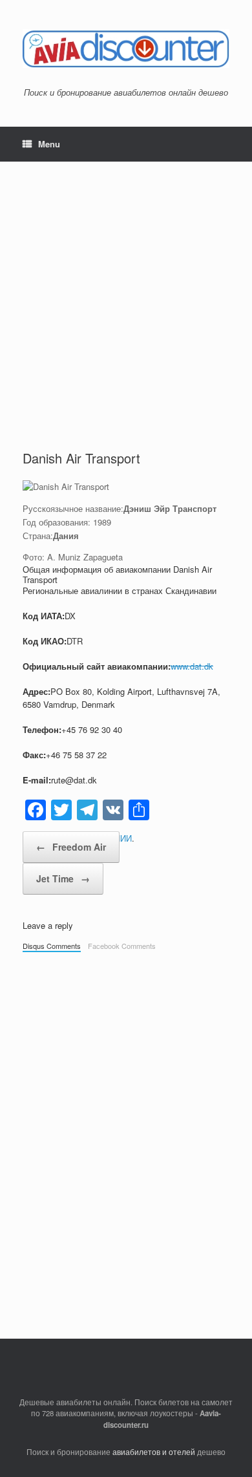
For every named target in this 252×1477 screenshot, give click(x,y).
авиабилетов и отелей (153, 1452)
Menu (49, 144)
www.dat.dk (192, 666)
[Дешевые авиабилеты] (126, 48)
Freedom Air (71, 846)
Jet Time (63, 878)
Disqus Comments (52, 945)
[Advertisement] (126, 317)
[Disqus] (126, 1139)
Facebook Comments (122, 945)
